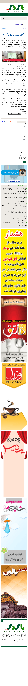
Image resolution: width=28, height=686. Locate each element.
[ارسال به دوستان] (4, 28)
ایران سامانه (10, 641)
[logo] (14, 8)
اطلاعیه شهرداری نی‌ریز (21, 201)
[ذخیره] (5, 28)
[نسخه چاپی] (2, 28)
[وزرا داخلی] (14, 396)
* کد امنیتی (23, 152)
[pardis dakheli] (14, 463)
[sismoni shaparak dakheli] (14, 531)
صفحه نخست (24, 28)
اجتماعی (19, 28)
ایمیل (25, 129)
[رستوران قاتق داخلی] (14, 329)
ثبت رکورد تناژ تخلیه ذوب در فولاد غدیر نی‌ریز (17, 208)
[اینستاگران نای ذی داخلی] (14, 174)
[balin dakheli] (14, 591)
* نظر (24, 136)
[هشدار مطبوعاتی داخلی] (14, 261)
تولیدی (23, 111)
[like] (23, 117)
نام (25, 123)
